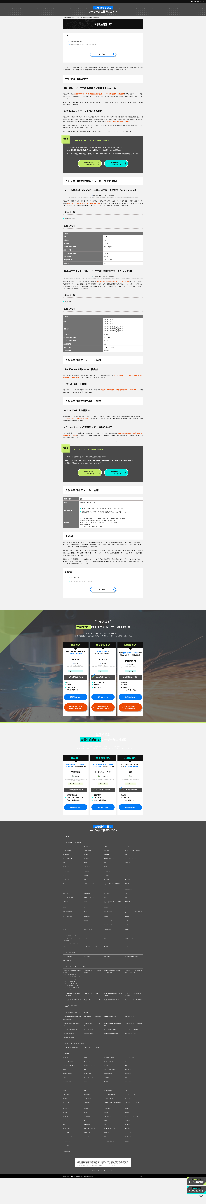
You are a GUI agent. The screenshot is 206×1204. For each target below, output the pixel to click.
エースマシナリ (66, 871)
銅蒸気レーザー (87, 1132)
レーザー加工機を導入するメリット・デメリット (75, 1012)
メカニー (65, 920)
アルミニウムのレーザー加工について (73, 979)
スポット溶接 (66, 1094)
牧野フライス (87, 916)
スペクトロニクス (88, 889)
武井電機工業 (87, 893)
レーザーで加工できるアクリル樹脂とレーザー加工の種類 (113, 971)
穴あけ (85, 939)
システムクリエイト (67, 858)
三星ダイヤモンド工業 (89, 883)
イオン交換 (106, 1077)
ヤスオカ (86, 925)
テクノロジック (128, 846)
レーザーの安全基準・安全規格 (111, 1033)
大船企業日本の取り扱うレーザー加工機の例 (83, 45)
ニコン (85, 901)
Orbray (65, 875)
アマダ (64, 862)
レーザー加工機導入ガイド (199, 1)
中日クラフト (128, 893)
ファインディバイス (67, 850)
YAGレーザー (107, 956)
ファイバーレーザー (67, 956)
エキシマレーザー (108, 1116)
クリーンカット (128, 1128)
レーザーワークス (67, 925)
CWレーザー (66, 1057)
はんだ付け (106, 946)
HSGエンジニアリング (129, 862)
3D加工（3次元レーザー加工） (111, 1069)
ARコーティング (66, 1077)
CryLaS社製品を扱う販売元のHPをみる (103, 707)
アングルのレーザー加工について (72, 987)
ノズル (126, 1090)
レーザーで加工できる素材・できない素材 (74, 967)
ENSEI (105, 866)
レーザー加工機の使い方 (68, 1033)
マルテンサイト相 (67, 1081)
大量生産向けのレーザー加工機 (116, 163)
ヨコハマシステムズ (88, 929)
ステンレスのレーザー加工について (72, 976)
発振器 (64, 1090)
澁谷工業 (127, 883)
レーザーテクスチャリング (89, 1065)
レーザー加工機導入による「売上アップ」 (71, 1024)
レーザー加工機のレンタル (130, 1033)
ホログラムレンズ (128, 1065)
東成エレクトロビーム (89, 897)
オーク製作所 (107, 871)
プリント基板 (87, 1086)
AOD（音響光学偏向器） (109, 1141)
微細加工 (86, 1069)
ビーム (85, 911)
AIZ (105, 862)
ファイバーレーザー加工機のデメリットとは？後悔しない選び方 (72, 1018)
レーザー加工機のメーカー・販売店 (72, 842)
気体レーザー (87, 1137)
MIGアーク (86, 1081)
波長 (85, 1090)
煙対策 (85, 1112)
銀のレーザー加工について (70, 990)
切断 (105, 939)
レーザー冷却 (128, 1098)
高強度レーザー (87, 1057)
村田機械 (127, 916)
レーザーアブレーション (130, 1061)
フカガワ (65, 846)
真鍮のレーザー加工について (71, 983)
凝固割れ (106, 1112)
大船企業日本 (87, 871)
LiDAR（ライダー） (67, 1128)
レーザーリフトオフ (108, 1061)
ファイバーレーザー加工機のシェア (71, 1047)
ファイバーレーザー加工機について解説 (73, 1043)
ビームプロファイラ (88, 1102)
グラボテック (66, 879)
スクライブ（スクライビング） (131, 1116)
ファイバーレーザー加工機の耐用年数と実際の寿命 (92, 1017)
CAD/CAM (127, 1112)
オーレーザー (128, 871)
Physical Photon (108, 911)
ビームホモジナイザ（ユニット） (132, 1102)
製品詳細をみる (75, 697)
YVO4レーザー (87, 1124)
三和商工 (106, 846)
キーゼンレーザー (128, 875)
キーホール (65, 1116)
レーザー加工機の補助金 (68, 1037)
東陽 (105, 897)
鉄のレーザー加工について (70, 974)
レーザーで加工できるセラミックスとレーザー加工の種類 (72, 994)
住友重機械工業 (128, 889)
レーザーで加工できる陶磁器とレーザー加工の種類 (72, 1005)
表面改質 (106, 1086)
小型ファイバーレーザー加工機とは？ (92, 1047)
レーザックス (87, 846)
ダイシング (106, 1120)
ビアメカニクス (128, 907)
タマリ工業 (106, 893)
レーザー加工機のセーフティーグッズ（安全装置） (71, 939)
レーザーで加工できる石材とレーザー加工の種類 (92, 971)
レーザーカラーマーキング (69, 1065)
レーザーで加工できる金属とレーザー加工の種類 (72, 971)
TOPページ (66, 836)
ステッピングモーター (109, 1098)
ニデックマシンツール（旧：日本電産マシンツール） (113, 902)
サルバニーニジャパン (109, 858)
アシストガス (66, 1120)
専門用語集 (66, 1053)
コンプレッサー (107, 1108)
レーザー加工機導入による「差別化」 (71, 1029)
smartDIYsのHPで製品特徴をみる (130, 707)
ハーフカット (128, 946)
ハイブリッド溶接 (108, 1090)
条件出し (65, 1098)
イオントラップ (66, 1102)
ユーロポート (66, 929)
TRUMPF (127, 897)
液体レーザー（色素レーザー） (90, 1128)
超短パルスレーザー (67, 960)
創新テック (65, 893)
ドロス (105, 1124)
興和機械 (86, 854)
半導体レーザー (128, 1086)
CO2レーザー (87, 956)
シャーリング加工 (128, 1132)
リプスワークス (87, 920)
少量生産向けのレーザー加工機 (89, 163)
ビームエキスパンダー (89, 1098)
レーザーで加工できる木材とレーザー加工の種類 (113, 994)
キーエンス (106, 875)
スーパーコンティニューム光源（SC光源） (112, 1103)
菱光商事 (127, 929)
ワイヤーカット (87, 1141)
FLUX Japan (66, 854)
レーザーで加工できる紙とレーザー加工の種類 (113, 1000)
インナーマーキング (88, 1077)
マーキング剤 (128, 1069)
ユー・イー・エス (108, 920)
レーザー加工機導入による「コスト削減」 (92, 1024)
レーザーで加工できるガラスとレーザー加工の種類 (133, 994)
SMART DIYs (107, 889)
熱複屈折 (86, 1108)
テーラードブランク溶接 (109, 1094)
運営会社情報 (66, 1151)
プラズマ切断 (128, 1137)
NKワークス (66, 866)
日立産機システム (108, 907)
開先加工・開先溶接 (67, 1073)
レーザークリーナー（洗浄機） (90, 946)
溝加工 (85, 1120)
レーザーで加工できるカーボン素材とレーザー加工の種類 (133, 1000)
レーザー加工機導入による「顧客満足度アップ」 (133, 1024)
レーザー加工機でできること (70, 935)
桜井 (64, 883)
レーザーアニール (67, 1145)
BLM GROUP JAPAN (67, 911)
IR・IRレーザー (128, 1124)
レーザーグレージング (68, 1061)
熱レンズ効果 (66, 1108)
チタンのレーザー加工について (71, 985)
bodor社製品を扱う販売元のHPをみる (75, 707)
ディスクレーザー (67, 1141)
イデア (85, 862)
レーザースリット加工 (129, 1057)
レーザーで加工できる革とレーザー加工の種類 (92, 1000)
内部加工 (65, 1069)
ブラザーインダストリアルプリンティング (133, 911)
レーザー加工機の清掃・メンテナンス (133, 1016)
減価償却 (127, 1108)
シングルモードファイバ (130, 1094)
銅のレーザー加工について (70, 981)
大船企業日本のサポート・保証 (79, 48)
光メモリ (106, 1065)
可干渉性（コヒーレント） (89, 1116)
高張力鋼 (65, 1112)
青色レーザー (107, 1132)
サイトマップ (139, 1176)
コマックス (106, 879)
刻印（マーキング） (129, 939)
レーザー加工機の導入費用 (89, 1029)
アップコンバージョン (109, 1057)
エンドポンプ (128, 1073)
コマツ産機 (127, 879)
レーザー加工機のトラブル (110, 1016)
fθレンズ (65, 1124)
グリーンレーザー (128, 1120)
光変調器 (127, 1141)
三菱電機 (106, 916)
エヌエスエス (87, 866)
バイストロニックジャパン (130, 858)
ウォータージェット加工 (68, 1137)
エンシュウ (127, 866)
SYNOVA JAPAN (87, 850)
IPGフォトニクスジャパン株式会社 (132, 850)
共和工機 (86, 875)
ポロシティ (127, 1077)
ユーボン (127, 925)
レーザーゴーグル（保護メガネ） (72, 943)
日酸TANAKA (127, 901)
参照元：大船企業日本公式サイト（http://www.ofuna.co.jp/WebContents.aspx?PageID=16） (103, 440)
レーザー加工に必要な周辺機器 (131, 1029)
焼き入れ (106, 1081)
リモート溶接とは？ (129, 1081)
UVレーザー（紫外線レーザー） (132, 956)
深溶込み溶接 (87, 1094)
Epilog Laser (86, 858)
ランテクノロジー (108, 929)
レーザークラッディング (109, 1128)
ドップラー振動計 (88, 1073)
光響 (85, 879)
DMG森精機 (106, 854)
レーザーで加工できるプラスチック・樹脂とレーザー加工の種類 (133, 971)
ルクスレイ (106, 850)
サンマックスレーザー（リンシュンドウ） (112, 884)
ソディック (127, 854)
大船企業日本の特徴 (76, 41)
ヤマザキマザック (108, 925)
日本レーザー (66, 901)
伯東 (85, 907)
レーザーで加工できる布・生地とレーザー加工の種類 (72, 1000)
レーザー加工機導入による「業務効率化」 (112, 1024)
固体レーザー (107, 1137)
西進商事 (65, 907)
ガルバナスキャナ (108, 1073)
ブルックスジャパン (67, 916)
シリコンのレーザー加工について (91, 993)
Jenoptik (65, 889)
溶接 (64, 946)
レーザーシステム (128, 920)
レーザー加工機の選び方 (89, 1033)
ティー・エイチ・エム (68, 897)
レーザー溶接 (66, 1086)
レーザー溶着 (66, 1132)
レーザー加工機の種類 (69, 953)
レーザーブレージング (89, 1061)
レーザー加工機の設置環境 (110, 1029)
